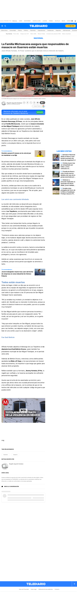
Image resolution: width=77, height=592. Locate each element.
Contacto (57, 589)
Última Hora (4, 30)
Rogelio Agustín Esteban (14, 103)
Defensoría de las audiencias (46, 589)
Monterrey (27, 21)
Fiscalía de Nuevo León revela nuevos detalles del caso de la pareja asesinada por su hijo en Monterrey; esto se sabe (68, 176)
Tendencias (50, 30)
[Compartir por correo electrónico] (37, 102)
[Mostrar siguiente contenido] (73, 76)
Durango (69, 21)
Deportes (58, 30)
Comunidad (13, 30)
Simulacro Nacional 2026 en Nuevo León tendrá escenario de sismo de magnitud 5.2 (68, 157)
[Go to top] (74, 584)
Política (26, 30)
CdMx (20, 21)
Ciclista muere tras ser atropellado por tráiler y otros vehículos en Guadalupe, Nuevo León (68, 167)
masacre (15, 454)
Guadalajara (37, 21)
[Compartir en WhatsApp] (24, 102)
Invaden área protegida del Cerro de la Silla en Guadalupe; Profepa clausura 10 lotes (68, 192)
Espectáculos (41, 30)
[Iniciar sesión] (75, 21)
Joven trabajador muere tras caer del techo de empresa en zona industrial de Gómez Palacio (17, 274)
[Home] (38, 26)
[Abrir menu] (2, 25)
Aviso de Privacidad (24, 589)
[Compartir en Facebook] (27, 102)
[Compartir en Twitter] (31, 102)
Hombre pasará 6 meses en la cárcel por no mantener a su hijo (16, 154)
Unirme (39, 112)
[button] (38, 106)
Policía (20, 30)
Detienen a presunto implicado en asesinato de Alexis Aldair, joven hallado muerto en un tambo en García (68, 184)
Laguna (45, 21)
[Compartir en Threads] (34, 102)
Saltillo (57, 21)
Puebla (51, 21)
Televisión (33, 30)
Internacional (66, 30)
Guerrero (5, 454)
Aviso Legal (33, 589)
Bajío (63, 21)
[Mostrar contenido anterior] (4, 76)
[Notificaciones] (72, 21)
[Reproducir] (6, 58)
